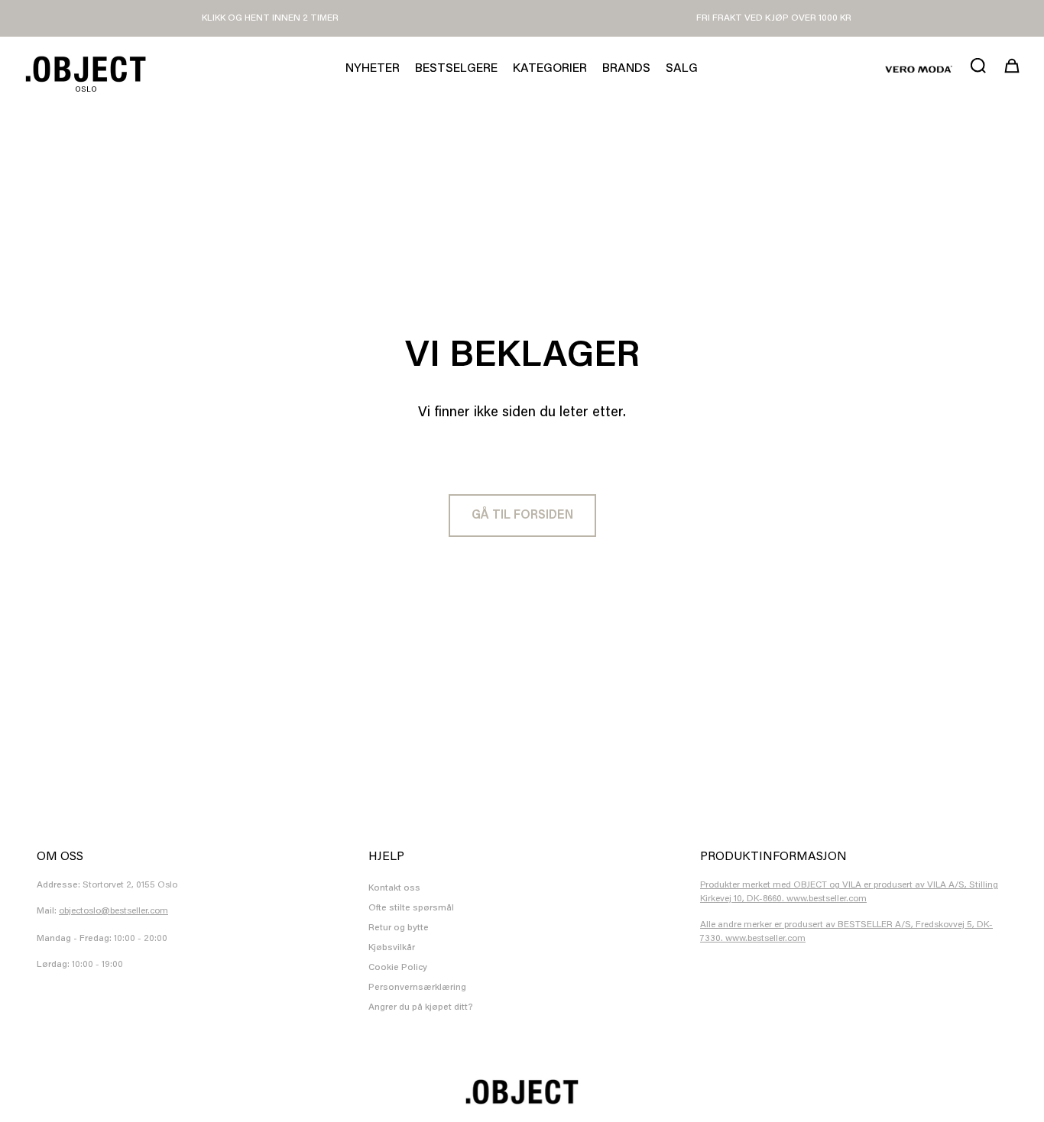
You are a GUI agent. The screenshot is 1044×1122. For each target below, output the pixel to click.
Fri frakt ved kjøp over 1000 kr (773, 18)
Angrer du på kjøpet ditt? (420, 1007)
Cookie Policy (397, 967)
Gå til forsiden (522, 515)
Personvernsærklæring (417, 987)
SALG (682, 69)
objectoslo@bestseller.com (113, 911)
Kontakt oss (394, 888)
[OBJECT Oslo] (85, 69)
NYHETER (372, 69)
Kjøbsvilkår (391, 947)
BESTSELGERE (456, 69)
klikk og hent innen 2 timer (270, 18)
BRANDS (626, 69)
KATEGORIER (550, 69)
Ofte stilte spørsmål (411, 908)
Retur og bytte (398, 928)
